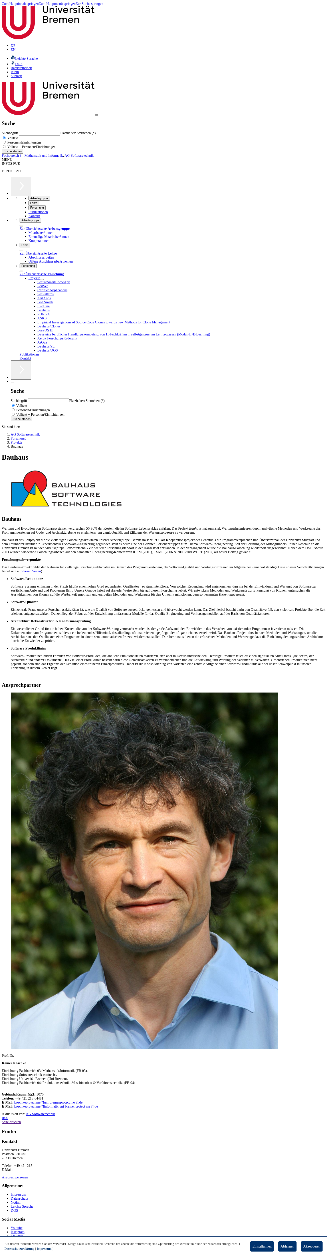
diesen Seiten (31, 571)
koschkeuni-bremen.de (48, 1102)
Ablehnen (287, 1246)
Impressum (18, 1194)
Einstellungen (262, 1246)
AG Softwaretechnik (79, 155)
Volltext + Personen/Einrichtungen (31, 147)
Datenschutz (19, 1198)
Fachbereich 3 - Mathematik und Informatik (32, 155)
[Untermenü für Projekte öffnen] (42, 279)
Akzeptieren (311, 1246)
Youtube (16, 1228)
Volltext (12, 138)
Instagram (17, 1232)
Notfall (15, 1202)
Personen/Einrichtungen (23, 142)
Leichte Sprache (22, 1206)
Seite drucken (11, 1122)
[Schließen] (21, 225)
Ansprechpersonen (15, 1177)
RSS (5, 1118)
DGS (14, 1210)
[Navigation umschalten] (96, 115)
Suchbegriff (10, 133)
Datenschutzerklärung (19, 1248)
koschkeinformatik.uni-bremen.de (56, 1106)
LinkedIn (17, 1236)
